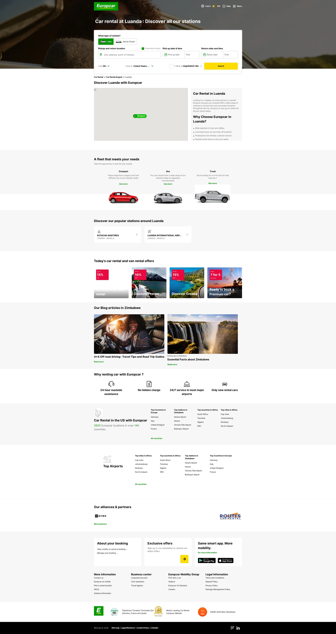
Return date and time (212, 48)
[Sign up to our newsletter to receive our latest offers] (184, 559)
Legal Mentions (128, 628)
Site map (115, 628)
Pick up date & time (172, 48)
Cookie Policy (142, 628)
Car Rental (98, 77)
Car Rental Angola (114, 77)
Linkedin (154, 628)
